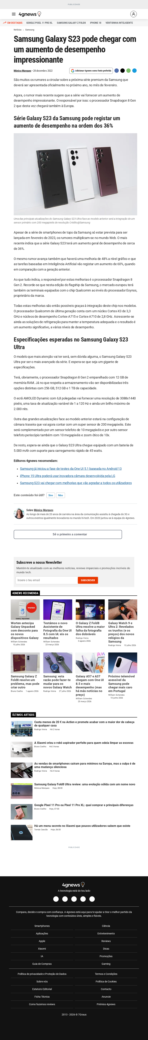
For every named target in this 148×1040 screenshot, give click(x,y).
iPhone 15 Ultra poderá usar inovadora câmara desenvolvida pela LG (67, 476)
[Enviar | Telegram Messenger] (134, 70)
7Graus (82, 1014)
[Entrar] (133, 14)
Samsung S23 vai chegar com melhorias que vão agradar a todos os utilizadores (76, 483)
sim (50, 495)
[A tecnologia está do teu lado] (30, 14)
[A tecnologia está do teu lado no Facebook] (56, 899)
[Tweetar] (122, 70)
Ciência (106, 925)
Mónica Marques (22, 70)
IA (42, 956)
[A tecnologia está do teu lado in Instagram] (65, 899)
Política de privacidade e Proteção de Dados (42, 973)
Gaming (106, 963)
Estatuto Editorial (42, 989)
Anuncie (106, 996)
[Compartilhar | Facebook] (116, 70)
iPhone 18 (95, 22)
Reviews (106, 941)
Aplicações (42, 933)
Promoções (106, 956)
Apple (42, 941)
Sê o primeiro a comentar (70, 534)
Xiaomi (42, 948)
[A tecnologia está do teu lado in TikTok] (83, 899)
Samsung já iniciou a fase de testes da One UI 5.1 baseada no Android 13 (71, 469)
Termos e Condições (106, 973)
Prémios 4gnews (106, 1004)
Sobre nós (42, 981)
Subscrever (88, 580)
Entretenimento (106, 933)
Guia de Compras (42, 963)
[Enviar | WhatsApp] (128, 70)
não (60, 495)
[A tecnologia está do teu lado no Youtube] (74, 899)
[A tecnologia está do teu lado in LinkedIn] (92, 899)
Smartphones (42, 925)
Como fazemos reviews (42, 1004)
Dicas (106, 948)
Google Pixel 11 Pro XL (39, 22)
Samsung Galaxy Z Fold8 (71, 22)
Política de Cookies (106, 981)
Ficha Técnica (42, 996)
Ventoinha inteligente (119, 22)
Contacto (106, 989)
